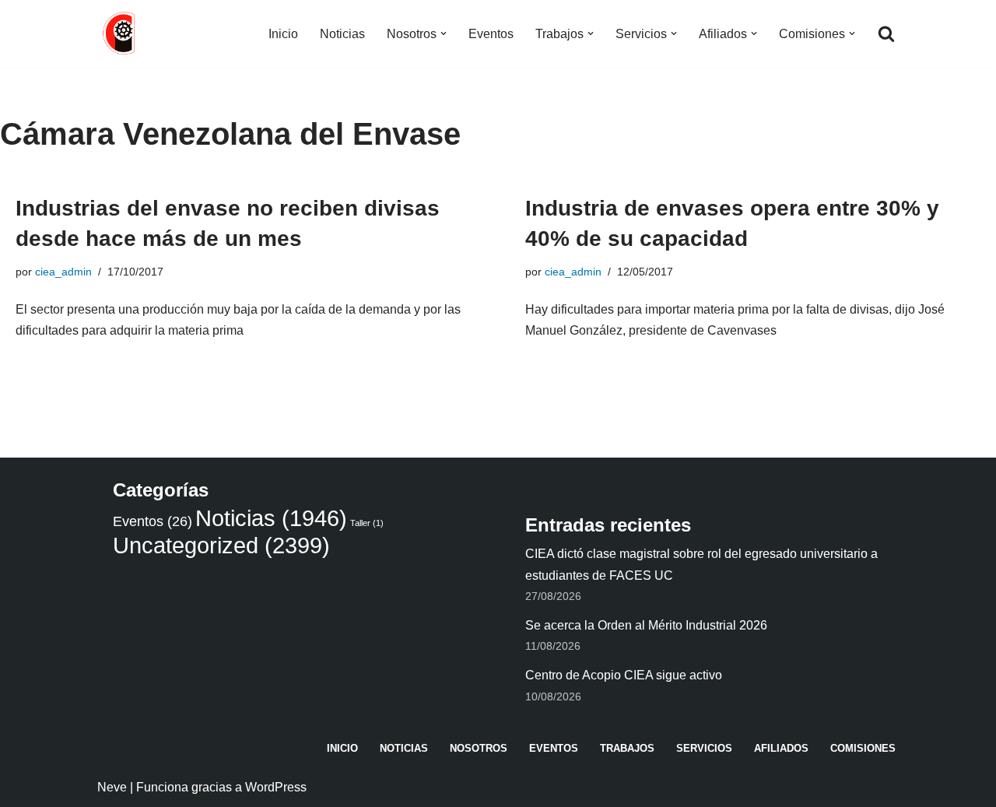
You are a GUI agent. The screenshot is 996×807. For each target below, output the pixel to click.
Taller (367, 523)
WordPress (276, 787)
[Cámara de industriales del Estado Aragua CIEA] (120, 33)
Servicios (704, 748)
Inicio (283, 33)
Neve (112, 787)
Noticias (342, 33)
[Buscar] (886, 33)
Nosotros (478, 748)
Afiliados (781, 748)
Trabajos (627, 748)
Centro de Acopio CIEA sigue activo (623, 675)
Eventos (491, 33)
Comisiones (863, 748)
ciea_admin (63, 271)
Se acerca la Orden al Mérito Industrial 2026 (646, 625)
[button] (443, 33)
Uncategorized (221, 545)
